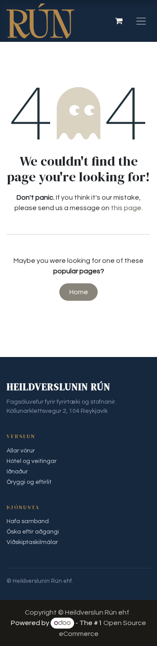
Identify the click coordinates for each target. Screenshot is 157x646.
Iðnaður (17, 472)
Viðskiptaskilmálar (32, 542)
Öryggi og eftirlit (29, 482)
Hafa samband (28, 521)
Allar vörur (21, 451)
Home (78, 292)
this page (126, 207)
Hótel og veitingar (32, 461)
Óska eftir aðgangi (33, 532)
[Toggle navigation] (141, 21)
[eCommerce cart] (118, 21)
